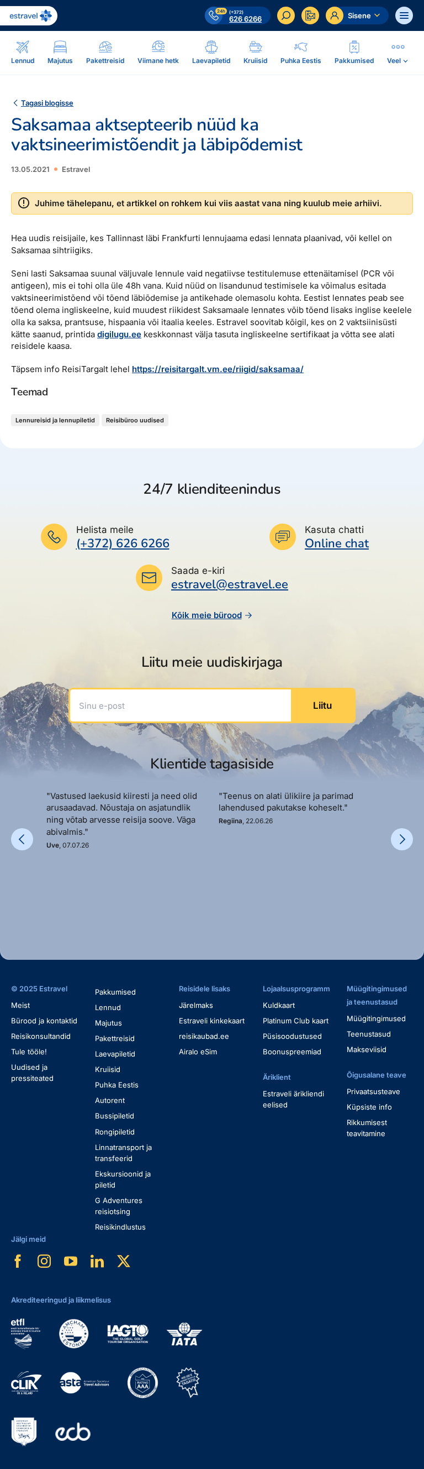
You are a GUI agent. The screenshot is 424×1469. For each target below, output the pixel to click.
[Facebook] (17, 1261)
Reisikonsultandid (41, 1036)
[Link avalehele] (28, 15)
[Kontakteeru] (310, 15)
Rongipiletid (115, 1131)
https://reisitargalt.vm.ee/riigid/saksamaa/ (218, 369)
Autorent (110, 1100)
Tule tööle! (29, 1051)
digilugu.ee (119, 334)
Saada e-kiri (198, 570)
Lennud (108, 1007)
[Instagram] (44, 1261)
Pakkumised (115, 991)
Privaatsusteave (373, 1091)
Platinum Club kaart (295, 1020)
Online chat (337, 544)
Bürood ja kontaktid (44, 1020)
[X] (123, 1261)
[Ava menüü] (404, 15)
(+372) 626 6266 (122, 543)
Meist (20, 1005)
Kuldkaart (279, 1005)
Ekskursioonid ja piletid (123, 1179)
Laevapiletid (115, 1053)
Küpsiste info (369, 1106)
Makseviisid (366, 1049)
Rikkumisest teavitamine (367, 1128)
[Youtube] (70, 1261)
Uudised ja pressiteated (32, 1073)
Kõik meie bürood (207, 615)
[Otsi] (286, 15)
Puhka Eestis (117, 1084)
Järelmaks (196, 1005)
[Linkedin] (97, 1261)
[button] (50, 888)
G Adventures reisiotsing (118, 1206)
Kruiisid (107, 1069)
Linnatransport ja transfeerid (123, 1153)
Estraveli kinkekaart (212, 1020)
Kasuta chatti (334, 529)
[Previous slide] (22, 839)
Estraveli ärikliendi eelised (293, 1099)
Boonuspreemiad (292, 1051)
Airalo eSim (198, 1051)
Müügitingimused (376, 1018)
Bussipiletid (114, 1115)
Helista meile (105, 529)
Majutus (108, 1022)
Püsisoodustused (292, 1036)
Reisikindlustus (120, 1226)
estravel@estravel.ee (229, 584)
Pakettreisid (115, 1038)
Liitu (322, 705)
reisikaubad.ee (204, 1036)
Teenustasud (369, 1033)
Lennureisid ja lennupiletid (55, 420)
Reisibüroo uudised (135, 420)
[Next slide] (402, 839)
